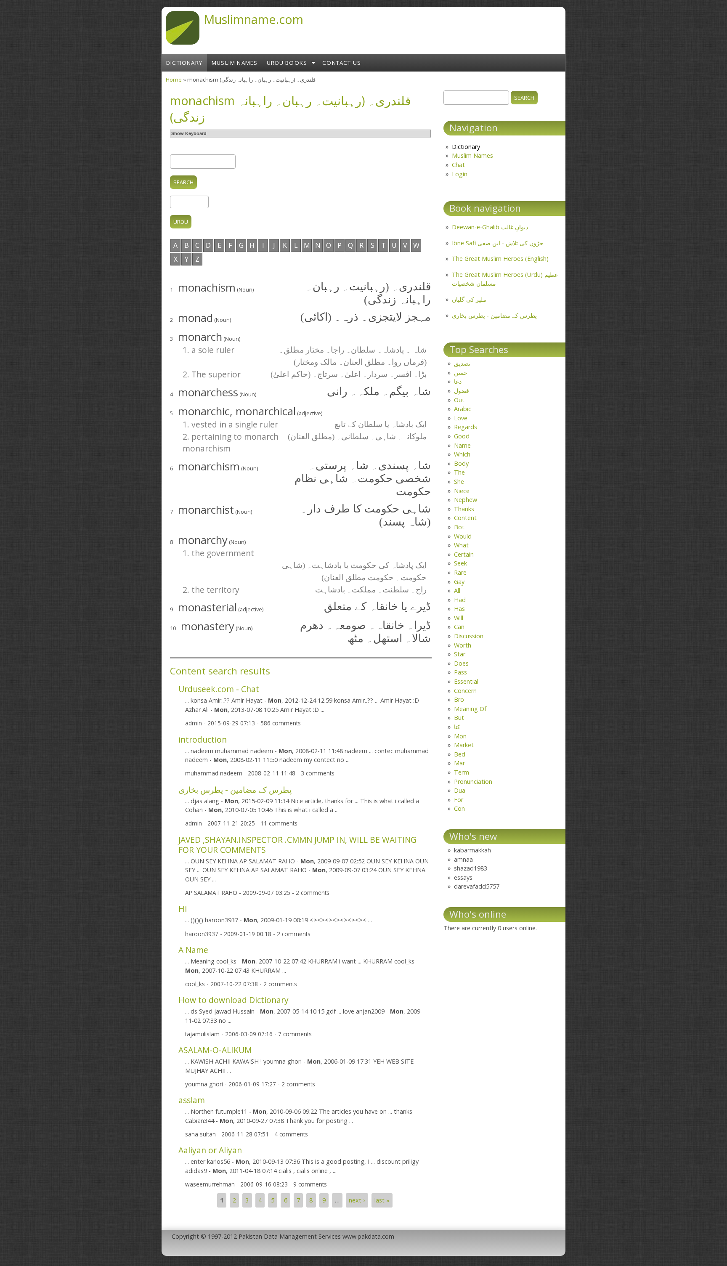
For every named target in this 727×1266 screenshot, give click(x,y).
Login (459, 174)
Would (463, 536)
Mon (460, 736)
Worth (462, 645)
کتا (457, 727)
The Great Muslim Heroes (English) (500, 259)
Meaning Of (470, 709)
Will (458, 618)
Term (461, 772)
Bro (459, 699)
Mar (459, 763)
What (461, 545)
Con (459, 808)
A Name (193, 949)
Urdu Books (287, 62)
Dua (459, 790)
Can (459, 627)
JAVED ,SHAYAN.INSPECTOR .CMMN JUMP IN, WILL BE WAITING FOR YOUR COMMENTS (297, 844)
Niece (462, 491)
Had (460, 600)
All (457, 591)
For (458, 800)
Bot (459, 527)
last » (382, 1200)
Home (174, 79)
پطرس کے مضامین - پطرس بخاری (235, 789)
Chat (458, 165)
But (459, 718)
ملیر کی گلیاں (469, 299)
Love (460, 418)
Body (461, 463)
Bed (459, 754)
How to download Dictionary (233, 1000)
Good (462, 436)
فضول (461, 391)
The (459, 472)
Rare (460, 572)
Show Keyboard (189, 133)
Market (464, 745)
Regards (465, 427)
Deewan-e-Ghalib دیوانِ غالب (490, 227)
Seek (460, 563)
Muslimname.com (253, 19)
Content (465, 518)
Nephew (465, 500)
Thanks (464, 509)
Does (461, 663)
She (459, 482)
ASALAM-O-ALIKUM (215, 1050)
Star (459, 654)
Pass (460, 672)
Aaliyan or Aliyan (210, 1150)
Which (462, 454)
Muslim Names (234, 62)
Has (459, 609)
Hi (182, 908)
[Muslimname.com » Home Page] (182, 42)
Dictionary (184, 62)
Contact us (341, 62)
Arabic (462, 409)
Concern (465, 691)
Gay (459, 582)
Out (459, 400)
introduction (202, 739)
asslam (191, 1100)
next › (357, 1200)
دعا (458, 381)
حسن (460, 373)
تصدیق (462, 363)
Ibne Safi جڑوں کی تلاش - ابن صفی (498, 243)
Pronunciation (473, 782)
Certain (464, 554)
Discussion (468, 636)
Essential (466, 681)
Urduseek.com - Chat (218, 689)
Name (462, 445)
